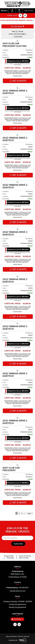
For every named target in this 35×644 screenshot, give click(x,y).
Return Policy (23, 558)
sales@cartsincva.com (17, 591)
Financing (10, 558)
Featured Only (18, 36)
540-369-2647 (24, 587)
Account (17, 619)
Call (12, 11)
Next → (30, 513)
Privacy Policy (9, 556)
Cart (19, 11)
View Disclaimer (17, 64)
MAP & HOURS (29, 10)
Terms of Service (25, 556)
